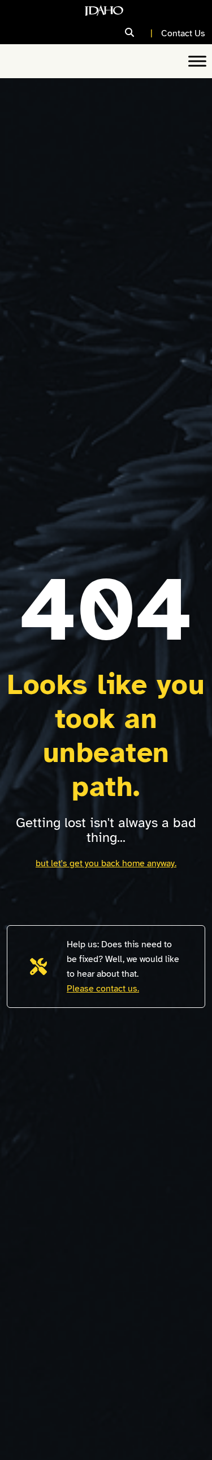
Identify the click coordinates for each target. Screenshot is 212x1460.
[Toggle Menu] (197, 61)
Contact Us (183, 33)
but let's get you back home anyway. (106, 863)
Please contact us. (103, 988)
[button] (140, 33)
